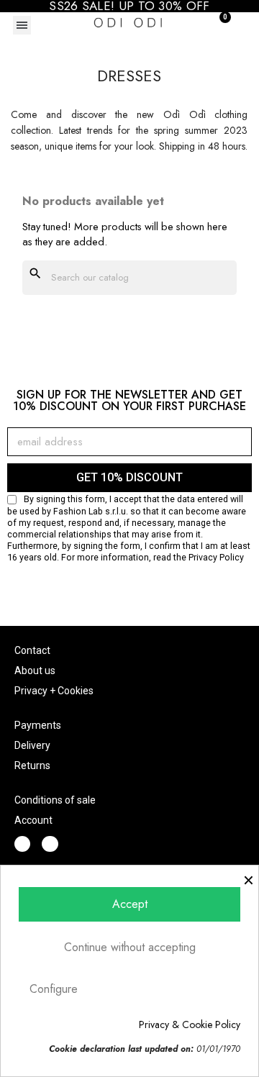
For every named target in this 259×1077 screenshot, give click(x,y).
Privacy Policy (216, 557)
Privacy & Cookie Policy (189, 1024)
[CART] (217, 23)
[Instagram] (50, 844)
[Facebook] (22, 844)
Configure (53, 989)
